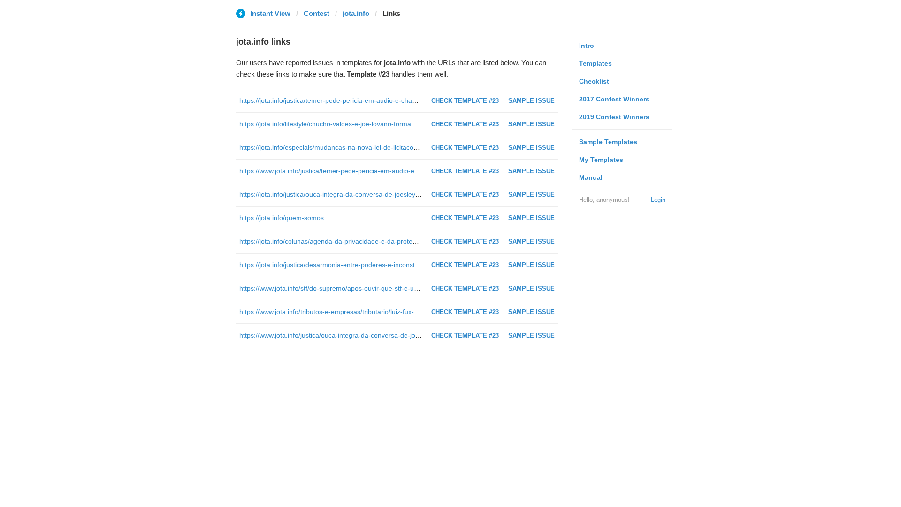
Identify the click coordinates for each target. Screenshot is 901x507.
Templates (595, 63)
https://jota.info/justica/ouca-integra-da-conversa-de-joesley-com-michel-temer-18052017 (371, 194)
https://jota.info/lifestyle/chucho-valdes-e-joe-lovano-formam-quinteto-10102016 (357, 124)
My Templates (601, 159)
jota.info (356, 13)
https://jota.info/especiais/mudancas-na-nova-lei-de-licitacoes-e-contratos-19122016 (364, 147)
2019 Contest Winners (614, 117)
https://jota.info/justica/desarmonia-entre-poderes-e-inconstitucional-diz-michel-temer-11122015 (381, 265)
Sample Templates (608, 142)
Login (658, 199)
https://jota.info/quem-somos (281, 218)
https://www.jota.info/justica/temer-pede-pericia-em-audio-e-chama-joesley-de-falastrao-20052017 (384, 171)
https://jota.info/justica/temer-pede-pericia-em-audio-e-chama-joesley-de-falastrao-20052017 (377, 100)
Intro (586, 45)
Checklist (594, 81)
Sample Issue (531, 100)
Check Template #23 (465, 100)
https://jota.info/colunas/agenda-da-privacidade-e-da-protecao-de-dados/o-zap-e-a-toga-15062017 (386, 241)
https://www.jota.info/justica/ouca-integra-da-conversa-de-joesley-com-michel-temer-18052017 (379, 335)
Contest (316, 13)
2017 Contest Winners (614, 99)
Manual (591, 177)
